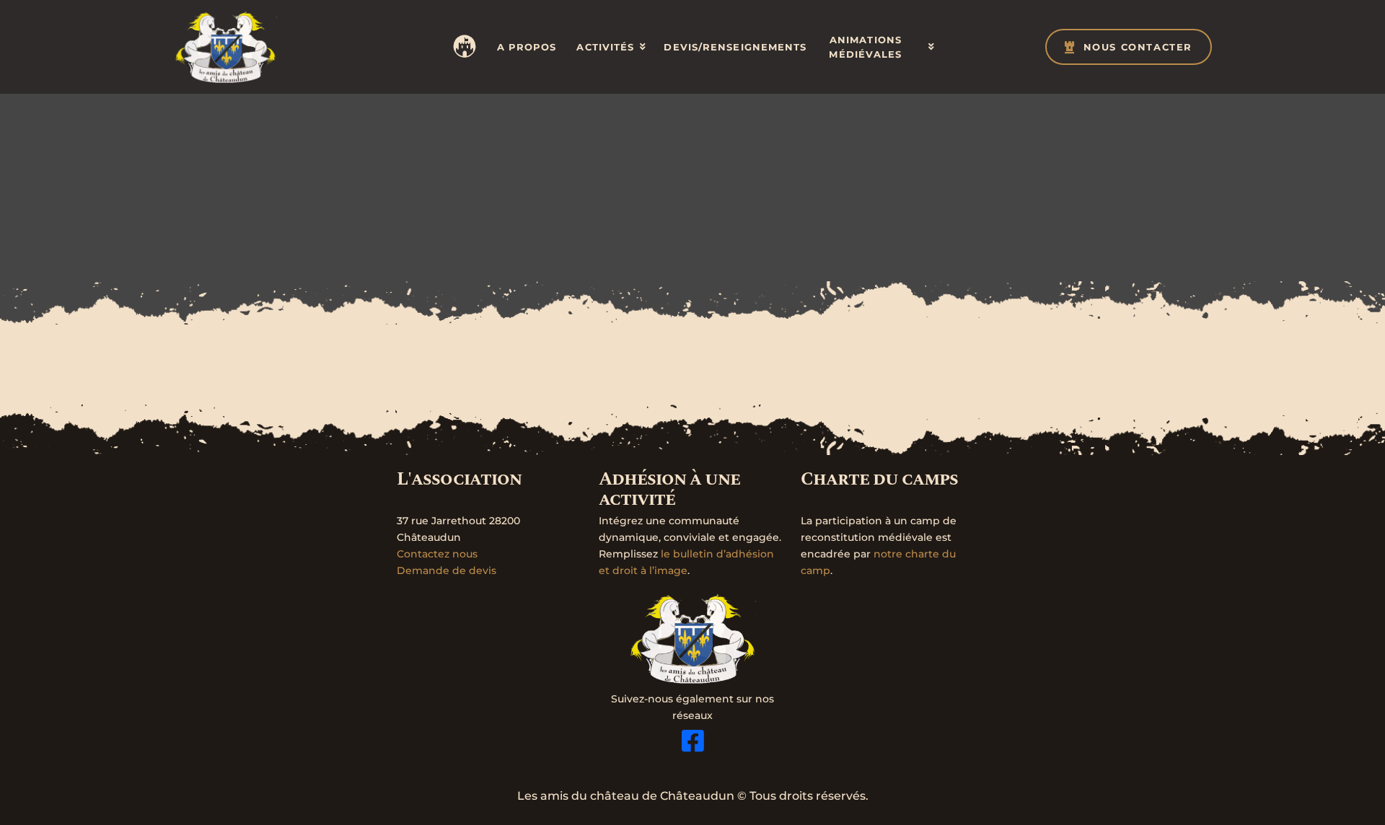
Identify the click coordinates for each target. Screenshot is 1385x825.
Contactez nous (437, 553)
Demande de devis (446, 570)
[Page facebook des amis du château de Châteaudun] (693, 740)
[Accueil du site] (225, 47)
